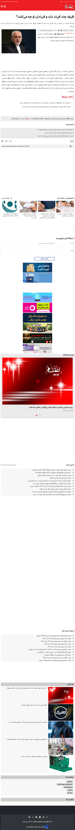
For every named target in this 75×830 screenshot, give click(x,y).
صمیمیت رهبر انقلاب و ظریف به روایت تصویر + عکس (59, 133)
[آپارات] (28, 817)
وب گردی (70, 684)
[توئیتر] (31, 817)
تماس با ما (71, 1)
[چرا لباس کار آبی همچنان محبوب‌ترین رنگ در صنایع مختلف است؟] (60, 729)
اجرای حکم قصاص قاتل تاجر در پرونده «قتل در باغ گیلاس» (54, 652)
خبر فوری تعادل (68, 787)
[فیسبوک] (6, 141)
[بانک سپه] (37, 318)
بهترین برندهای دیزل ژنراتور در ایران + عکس (34, 756)
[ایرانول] (37, 328)
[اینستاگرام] (42, 817)
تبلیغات (61, 1)
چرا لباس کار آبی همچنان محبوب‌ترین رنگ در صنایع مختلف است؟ (28, 722)
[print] (58, 30)
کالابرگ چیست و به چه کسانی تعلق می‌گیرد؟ (34, 705)
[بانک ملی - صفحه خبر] (37, 267)
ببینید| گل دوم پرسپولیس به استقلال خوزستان (57, 655)
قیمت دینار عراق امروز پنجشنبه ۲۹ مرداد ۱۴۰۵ (57, 644)
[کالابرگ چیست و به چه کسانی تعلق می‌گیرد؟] (60, 712)
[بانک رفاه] (37, 348)
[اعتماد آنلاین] (69, 6)
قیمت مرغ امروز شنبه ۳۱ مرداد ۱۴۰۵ (60, 478)
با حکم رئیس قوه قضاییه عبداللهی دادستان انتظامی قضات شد (53, 473)
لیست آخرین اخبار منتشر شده (8, 465)
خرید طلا (70, 793)
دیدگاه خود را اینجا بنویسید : (46, 243)
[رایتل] (37, 308)
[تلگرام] (2, 141)
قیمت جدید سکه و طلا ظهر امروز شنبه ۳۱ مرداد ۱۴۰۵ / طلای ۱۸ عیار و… (50, 486)
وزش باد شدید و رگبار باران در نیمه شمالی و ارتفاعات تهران (54, 475)
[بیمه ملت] (37, 278)
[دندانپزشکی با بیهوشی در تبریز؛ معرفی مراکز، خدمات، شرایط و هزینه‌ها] (60, 746)
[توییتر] (10, 141)
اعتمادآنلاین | (69, 33)
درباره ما (66, 1)
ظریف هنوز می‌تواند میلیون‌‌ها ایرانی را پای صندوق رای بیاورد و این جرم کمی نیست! (46, 107)
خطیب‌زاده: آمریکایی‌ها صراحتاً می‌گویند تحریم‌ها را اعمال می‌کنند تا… (51, 492)
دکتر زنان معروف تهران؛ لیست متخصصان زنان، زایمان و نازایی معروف (27, 688)
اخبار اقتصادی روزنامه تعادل (65, 784)
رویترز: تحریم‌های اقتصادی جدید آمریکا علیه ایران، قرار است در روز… (51, 495)
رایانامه (72, 250)
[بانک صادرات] (37, 297)
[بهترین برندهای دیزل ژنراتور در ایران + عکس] (60, 763)
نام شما (72, 243)
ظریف (71, 141)
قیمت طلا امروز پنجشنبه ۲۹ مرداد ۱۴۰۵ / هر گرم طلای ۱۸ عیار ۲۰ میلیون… (49, 650)
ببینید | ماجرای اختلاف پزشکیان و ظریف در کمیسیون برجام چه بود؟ (55, 136)
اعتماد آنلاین (30, 821)
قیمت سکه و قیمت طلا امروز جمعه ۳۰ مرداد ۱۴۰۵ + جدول (54, 636)
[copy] (70, 146)
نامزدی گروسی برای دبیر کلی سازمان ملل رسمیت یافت (55, 489)
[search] (2, 6)
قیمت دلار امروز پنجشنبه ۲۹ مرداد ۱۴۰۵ (59, 647)
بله (21, 118)
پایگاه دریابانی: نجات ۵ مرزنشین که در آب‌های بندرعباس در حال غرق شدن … (49, 481)
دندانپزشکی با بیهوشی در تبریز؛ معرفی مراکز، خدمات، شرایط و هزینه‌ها (27, 739)
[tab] (40, 415)
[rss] (46, 817)
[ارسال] (61, 30)
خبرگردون (69, 781)
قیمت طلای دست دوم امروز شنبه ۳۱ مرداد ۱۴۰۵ (57, 658)
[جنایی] (37, 338)
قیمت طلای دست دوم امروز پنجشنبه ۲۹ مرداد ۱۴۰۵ (56, 641)
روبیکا (27, 118)
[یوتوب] (35, 817)
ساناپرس (70, 790)
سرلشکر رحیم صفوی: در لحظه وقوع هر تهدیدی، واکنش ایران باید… (51, 484)
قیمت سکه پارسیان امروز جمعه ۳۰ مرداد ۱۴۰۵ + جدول (55, 660)
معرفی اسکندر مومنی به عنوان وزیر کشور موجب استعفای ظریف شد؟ (55, 130)
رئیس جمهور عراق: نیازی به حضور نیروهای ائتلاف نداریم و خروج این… (51, 470)
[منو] (5, 6)
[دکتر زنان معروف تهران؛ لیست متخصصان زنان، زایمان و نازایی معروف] (60, 695)
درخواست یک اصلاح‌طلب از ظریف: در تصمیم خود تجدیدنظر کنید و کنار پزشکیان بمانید (45, 103)
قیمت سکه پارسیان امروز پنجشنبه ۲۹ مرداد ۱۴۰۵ (57, 639)
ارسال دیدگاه (44, 259)
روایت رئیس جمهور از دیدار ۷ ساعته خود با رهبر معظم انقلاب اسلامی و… (48, 407)
